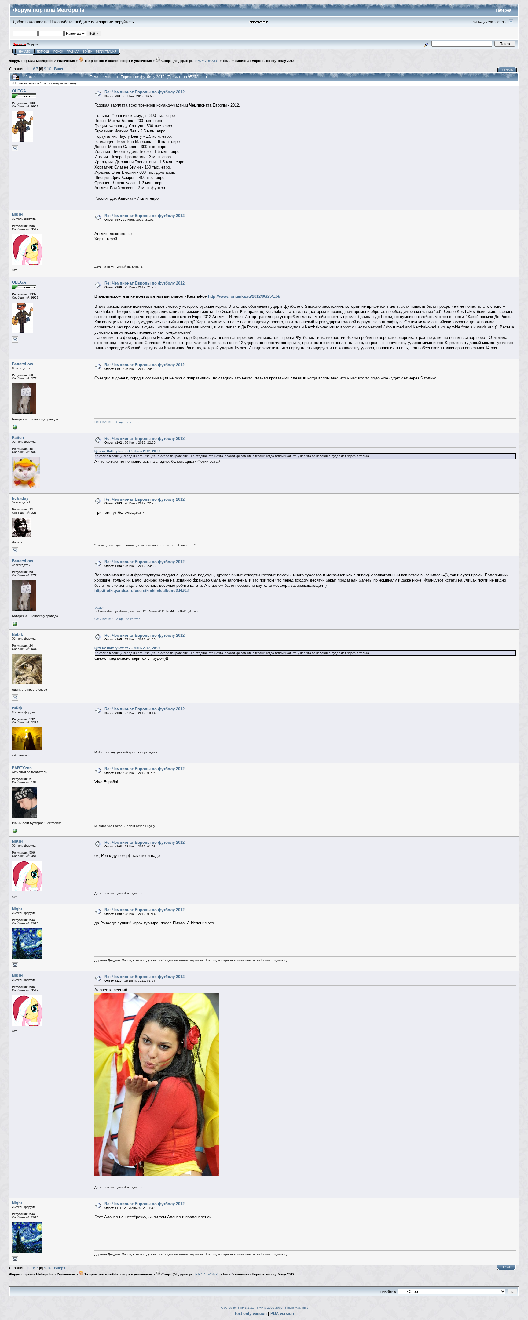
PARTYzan (22, 768)
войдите (82, 22)
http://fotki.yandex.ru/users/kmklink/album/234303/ (142, 590)
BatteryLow (22, 364)
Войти (87, 51)
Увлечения (66, 61)
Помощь (43, 51)
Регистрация (106, 51)
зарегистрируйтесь (116, 22)
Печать (507, 69)
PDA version (282, 1313)
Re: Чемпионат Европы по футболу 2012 (145, 92)
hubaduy (20, 498)
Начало (24, 51)
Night (17, 909)
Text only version (250, 1313)
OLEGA (19, 91)
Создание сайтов (127, 422)
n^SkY (213, 61)
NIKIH (17, 214)
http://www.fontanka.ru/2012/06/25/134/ (244, 296)
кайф (17, 708)
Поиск (58, 51)
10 (49, 69)
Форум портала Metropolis (31, 61)
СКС (97, 422)
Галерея (504, 10)
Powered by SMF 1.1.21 (237, 1307)
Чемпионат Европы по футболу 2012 (263, 61)
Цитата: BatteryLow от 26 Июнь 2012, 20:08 (127, 451)
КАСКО (107, 422)
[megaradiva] (15, 833)
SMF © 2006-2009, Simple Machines (282, 1307)
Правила (73, 51)
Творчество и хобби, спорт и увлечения (117, 61)
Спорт (166, 61)
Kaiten (18, 437)
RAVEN (200, 61)
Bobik (17, 634)
